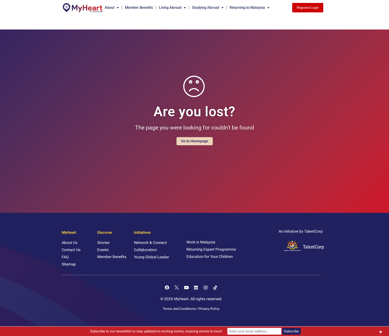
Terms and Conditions (179, 309)
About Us (69, 242)
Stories (103, 242)
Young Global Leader (151, 257)
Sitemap (69, 264)
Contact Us (71, 249)
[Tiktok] (215, 287)
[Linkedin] (196, 287)
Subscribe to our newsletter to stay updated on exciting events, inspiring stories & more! (156, 331)
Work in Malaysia (200, 242)
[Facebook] (167, 287)
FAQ (65, 257)
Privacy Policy (209, 309)
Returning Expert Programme (211, 249)
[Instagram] (205, 287)
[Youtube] (186, 287)
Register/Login (308, 8)
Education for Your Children (209, 256)
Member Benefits (139, 7)
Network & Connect (150, 242)
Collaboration (145, 249)
